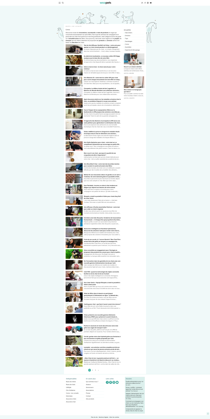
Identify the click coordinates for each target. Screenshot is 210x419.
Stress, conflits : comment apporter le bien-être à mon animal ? (134, 389)
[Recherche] (63, 3)
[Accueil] (105, 3)
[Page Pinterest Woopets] (110, 382)
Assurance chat (71, 402)
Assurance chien (71, 399)
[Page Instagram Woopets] (147, 3)
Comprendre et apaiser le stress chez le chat (134, 410)
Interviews (69, 396)
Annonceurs (90, 387)
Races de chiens (71, 382)
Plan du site (94, 417)
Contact (88, 396)
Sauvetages (128, 41)
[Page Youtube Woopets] (150, 3)
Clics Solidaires (70, 390)
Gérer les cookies (114, 417)
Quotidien (128, 47)
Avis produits (90, 399)
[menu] (60, 3)
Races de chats (70, 384)
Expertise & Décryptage (132, 50)
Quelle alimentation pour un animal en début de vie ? (134, 383)
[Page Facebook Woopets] (145, 3)
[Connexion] (142, 3)
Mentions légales (103, 417)
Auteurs (88, 384)
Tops (126, 38)
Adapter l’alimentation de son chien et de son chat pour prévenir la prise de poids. (135, 396)
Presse (88, 393)
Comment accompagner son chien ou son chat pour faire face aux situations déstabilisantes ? (134, 403)
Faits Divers (128, 33)
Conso (127, 44)
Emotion (127, 35)
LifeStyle (68, 387)
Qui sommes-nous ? (92, 382)
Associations (90, 390)
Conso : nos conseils (72, 393)
